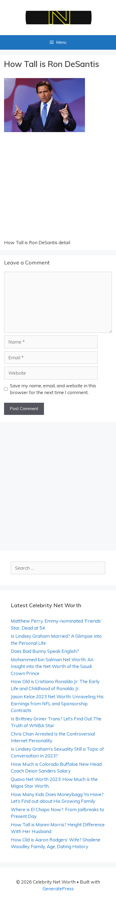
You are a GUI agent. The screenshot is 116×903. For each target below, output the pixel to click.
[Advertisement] (58, 189)
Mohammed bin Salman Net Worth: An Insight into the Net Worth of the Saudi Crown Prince (52, 666)
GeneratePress (58, 888)
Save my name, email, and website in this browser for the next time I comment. (53, 389)
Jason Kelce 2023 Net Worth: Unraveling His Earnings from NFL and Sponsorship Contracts (57, 703)
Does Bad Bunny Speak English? (45, 651)
